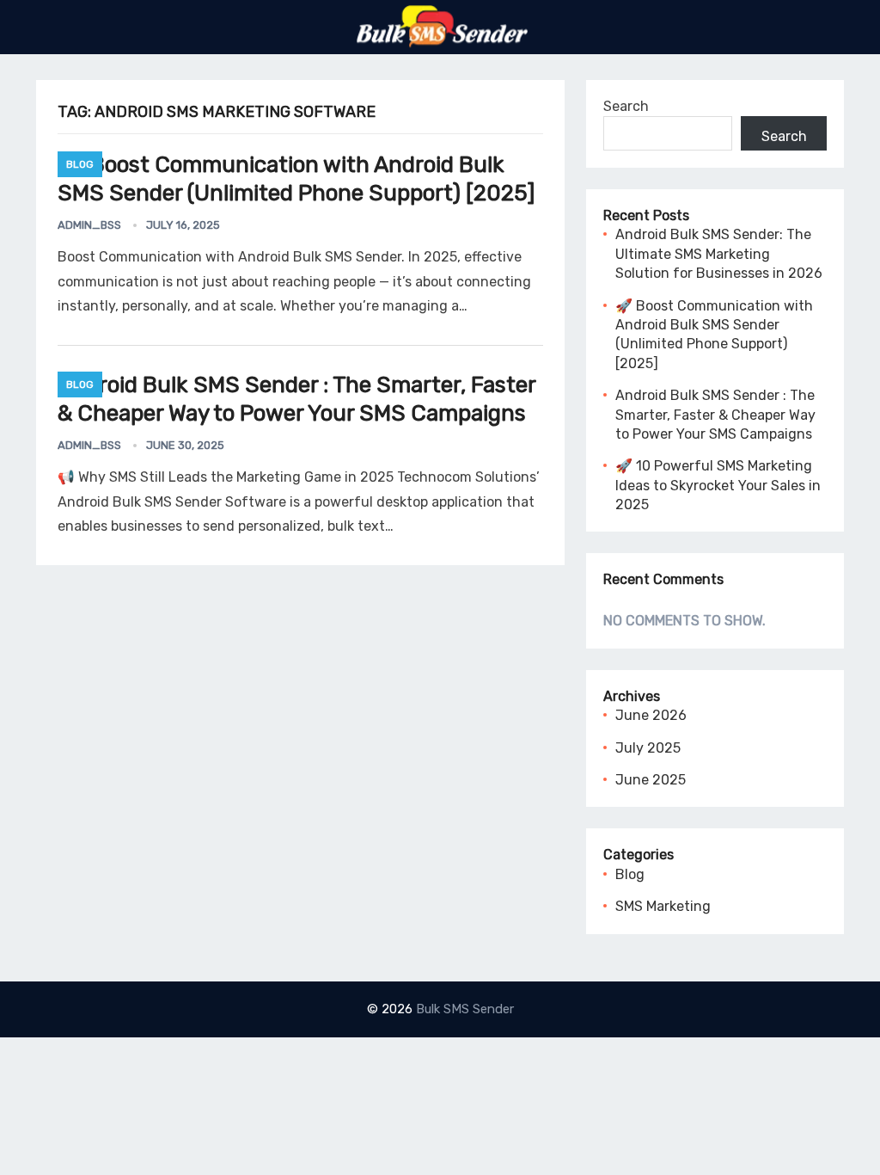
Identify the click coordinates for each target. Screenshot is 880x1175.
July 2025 (648, 748)
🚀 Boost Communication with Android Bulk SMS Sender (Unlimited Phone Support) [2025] (296, 178)
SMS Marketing (663, 906)
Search (626, 106)
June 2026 (651, 715)
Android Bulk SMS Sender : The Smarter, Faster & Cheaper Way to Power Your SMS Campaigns (296, 399)
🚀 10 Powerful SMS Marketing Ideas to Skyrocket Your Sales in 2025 (718, 485)
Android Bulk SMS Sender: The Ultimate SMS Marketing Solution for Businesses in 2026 (718, 253)
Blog (80, 164)
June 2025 (650, 780)
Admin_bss (89, 224)
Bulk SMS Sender (465, 1009)
